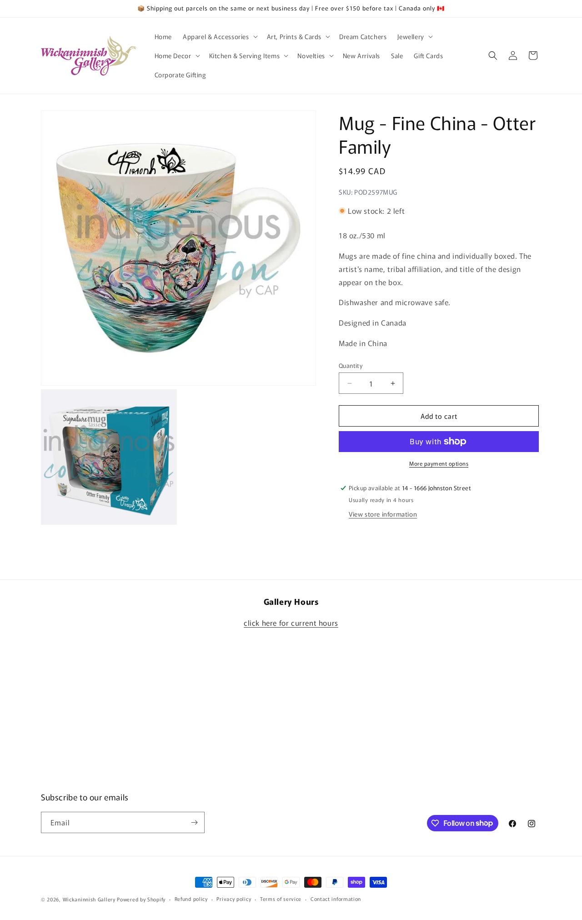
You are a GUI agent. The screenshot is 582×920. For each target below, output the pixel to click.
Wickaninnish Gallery (89, 899)
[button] (219, 36)
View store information (383, 513)
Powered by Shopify (141, 899)
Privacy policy (233, 898)
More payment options (438, 463)
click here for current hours (291, 622)
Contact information (336, 898)
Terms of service (280, 898)
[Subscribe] (194, 822)
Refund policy (191, 898)
